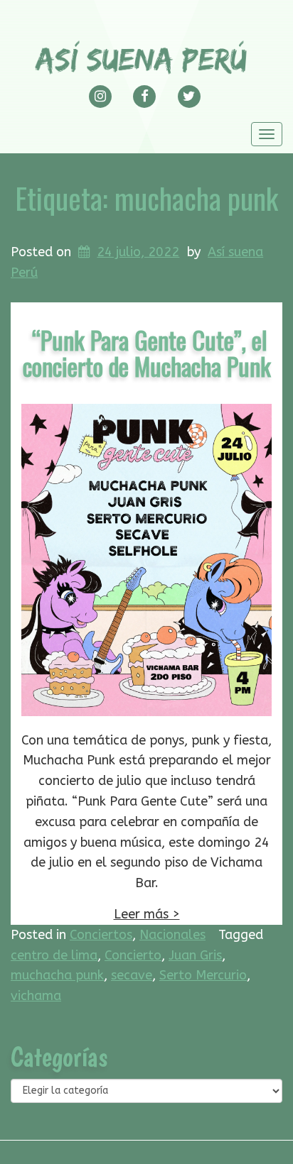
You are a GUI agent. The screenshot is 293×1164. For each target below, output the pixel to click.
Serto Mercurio (203, 975)
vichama (36, 996)
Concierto (133, 955)
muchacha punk (57, 975)
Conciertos (101, 935)
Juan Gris (195, 955)
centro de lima (54, 955)
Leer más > (147, 914)
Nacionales (172, 935)
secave (131, 975)
